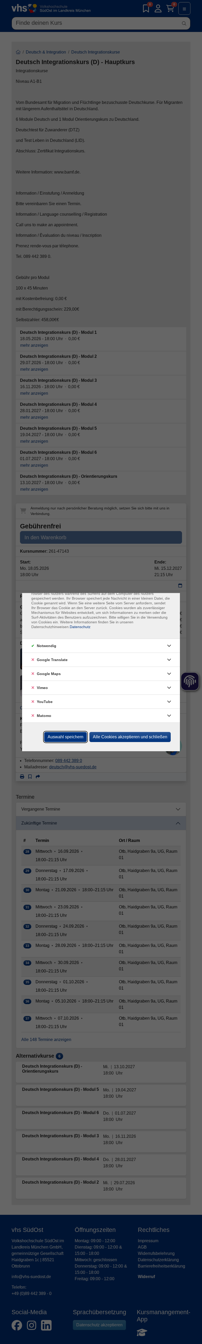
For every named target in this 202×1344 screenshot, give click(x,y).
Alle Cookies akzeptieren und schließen (130, 737)
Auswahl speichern (65, 737)
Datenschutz (80, 627)
